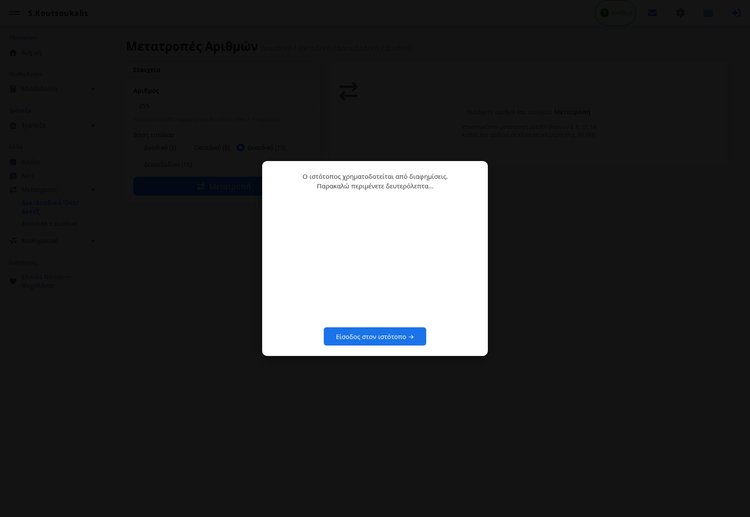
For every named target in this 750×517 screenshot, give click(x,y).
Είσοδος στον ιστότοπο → (375, 336)
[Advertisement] (375, 258)
